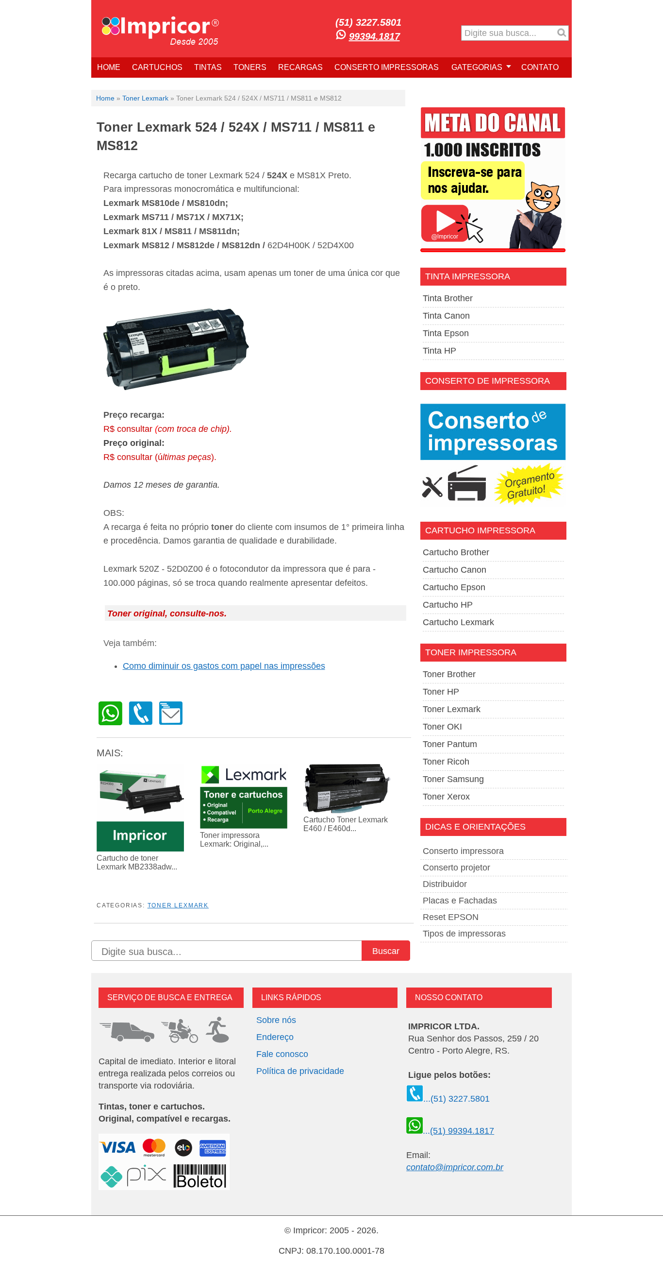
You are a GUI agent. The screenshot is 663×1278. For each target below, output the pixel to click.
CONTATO (540, 67)
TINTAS (208, 67)
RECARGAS (300, 67)
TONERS (249, 67)
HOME (108, 67)
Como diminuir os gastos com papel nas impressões (224, 666)
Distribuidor (445, 884)
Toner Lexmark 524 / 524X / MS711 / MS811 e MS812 (236, 136)
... (458, 1131)
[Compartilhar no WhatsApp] (110, 722)
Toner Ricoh (446, 762)
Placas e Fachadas (460, 900)
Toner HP (441, 692)
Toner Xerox (446, 796)
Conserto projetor (456, 867)
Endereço (275, 1037)
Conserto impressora (463, 851)
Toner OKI (442, 727)
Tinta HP (439, 351)
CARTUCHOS (157, 67)
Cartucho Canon (454, 570)
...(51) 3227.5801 (456, 1099)
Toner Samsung (453, 779)
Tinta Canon (446, 316)
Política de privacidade (300, 1071)
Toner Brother (449, 674)
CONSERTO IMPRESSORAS (386, 67)
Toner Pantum (450, 744)
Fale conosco (282, 1054)
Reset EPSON (451, 917)
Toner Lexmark (145, 98)
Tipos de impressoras (464, 933)
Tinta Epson (446, 333)
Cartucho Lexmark (458, 622)
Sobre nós (276, 1020)
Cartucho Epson (454, 587)
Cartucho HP (448, 605)
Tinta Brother (448, 298)
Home (105, 98)
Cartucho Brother (456, 552)
